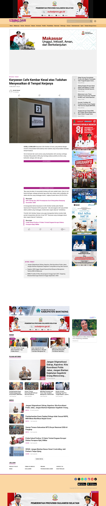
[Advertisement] (53, 61)
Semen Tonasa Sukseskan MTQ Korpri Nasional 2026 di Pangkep (31, 394)
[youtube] (92, 479)
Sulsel (16, 76)
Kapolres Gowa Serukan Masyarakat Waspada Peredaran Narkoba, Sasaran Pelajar (59, 350)
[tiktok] (95, 479)
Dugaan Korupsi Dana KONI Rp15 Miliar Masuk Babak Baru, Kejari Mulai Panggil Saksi (87, 112)
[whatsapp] (82, 479)
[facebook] (75, 479)
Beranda (11, 76)
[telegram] (85, 479)
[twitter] (79, 479)
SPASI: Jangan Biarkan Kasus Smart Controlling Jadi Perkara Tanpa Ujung (46, 450)
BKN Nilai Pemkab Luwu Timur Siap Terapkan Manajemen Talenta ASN (47, 393)
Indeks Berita (39, 459)
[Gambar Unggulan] (39, 120)
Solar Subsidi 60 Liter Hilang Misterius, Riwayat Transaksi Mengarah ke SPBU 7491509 (38, 350)
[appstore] (82, 485)
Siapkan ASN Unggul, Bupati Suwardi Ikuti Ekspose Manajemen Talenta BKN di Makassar (45, 270)
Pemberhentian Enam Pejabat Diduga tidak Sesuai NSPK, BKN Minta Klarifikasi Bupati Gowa (16, 394)
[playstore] (92, 485)
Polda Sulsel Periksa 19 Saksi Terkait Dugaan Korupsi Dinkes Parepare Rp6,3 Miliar (46, 439)
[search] (91, 21)
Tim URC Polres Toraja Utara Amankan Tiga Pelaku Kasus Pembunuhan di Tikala (17, 350)
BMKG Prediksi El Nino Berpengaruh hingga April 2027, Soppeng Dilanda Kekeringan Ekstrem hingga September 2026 (46, 274)
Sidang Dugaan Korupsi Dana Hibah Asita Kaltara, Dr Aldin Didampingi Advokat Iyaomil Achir (86, 88)
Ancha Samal (16, 90)
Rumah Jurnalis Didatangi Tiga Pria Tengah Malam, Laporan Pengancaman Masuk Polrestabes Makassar (62, 394)
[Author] (11, 91)
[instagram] (89, 479)
